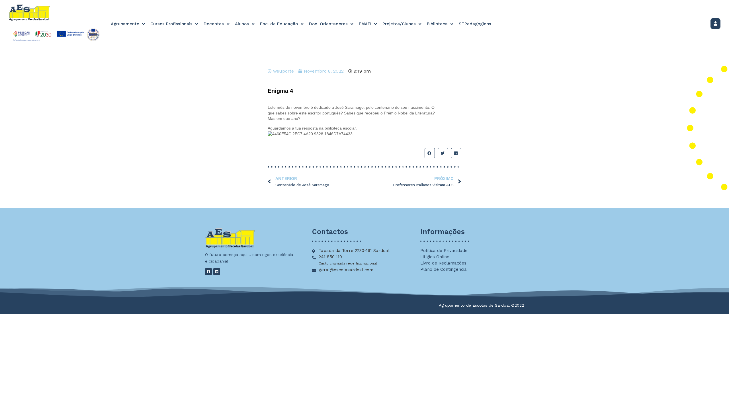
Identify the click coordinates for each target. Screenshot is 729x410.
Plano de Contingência (443, 269)
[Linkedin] (216, 271)
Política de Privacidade (444, 250)
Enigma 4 (281, 91)
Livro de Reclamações (443, 263)
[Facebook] (208, 271)
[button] (430, 153)
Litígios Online (434, 256)
